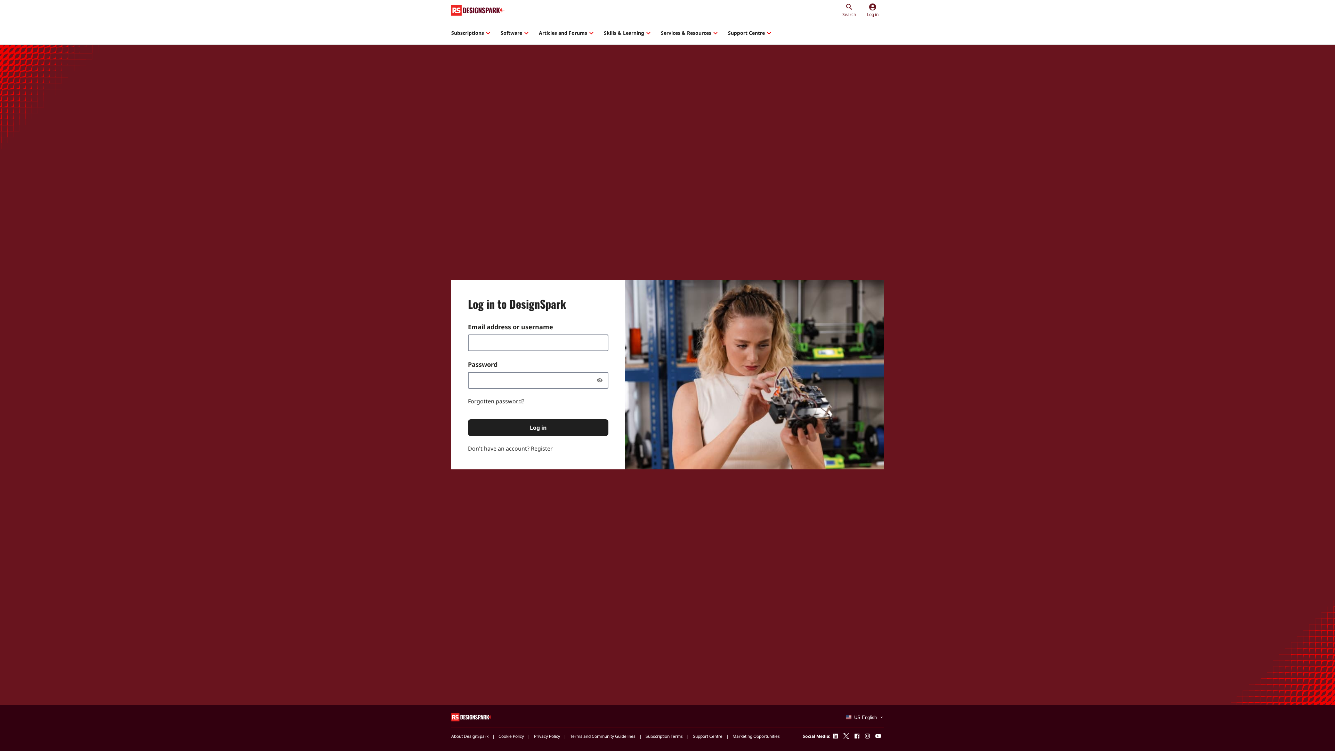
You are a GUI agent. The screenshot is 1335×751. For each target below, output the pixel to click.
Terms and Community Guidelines (603, 736)
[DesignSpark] (472, 717)
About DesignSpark (469, 736)
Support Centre (746, 33)
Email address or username (510, 327)
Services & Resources (686, 33)
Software (511, 33)
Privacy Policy (547, 736)
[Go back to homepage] (478, 10)
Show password (601, 380)
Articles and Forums (563, 33)
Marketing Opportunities (756, 736)
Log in (538, 427)
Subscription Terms (664, 736)
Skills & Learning (624, 33)
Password (482, 364)
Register (542, 448)
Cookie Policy (511, 736)
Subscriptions (467, 33)
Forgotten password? (496, 401)
